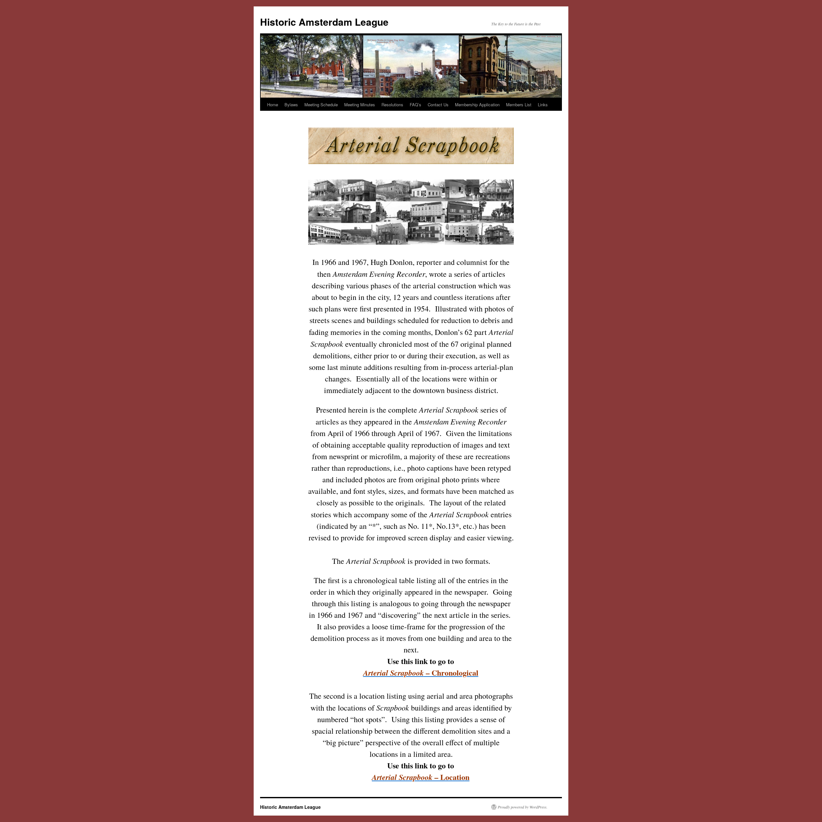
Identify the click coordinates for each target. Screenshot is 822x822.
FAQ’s (415, 104)
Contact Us (438, 104)
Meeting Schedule (321, 104)
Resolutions (392, 104)
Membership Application (477, 104)
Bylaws (291, 104)
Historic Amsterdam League (324, 22)
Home (272, 104)
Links (543, 104)
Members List (518, 104)
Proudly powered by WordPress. (522, 806)
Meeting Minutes (359, 104)
